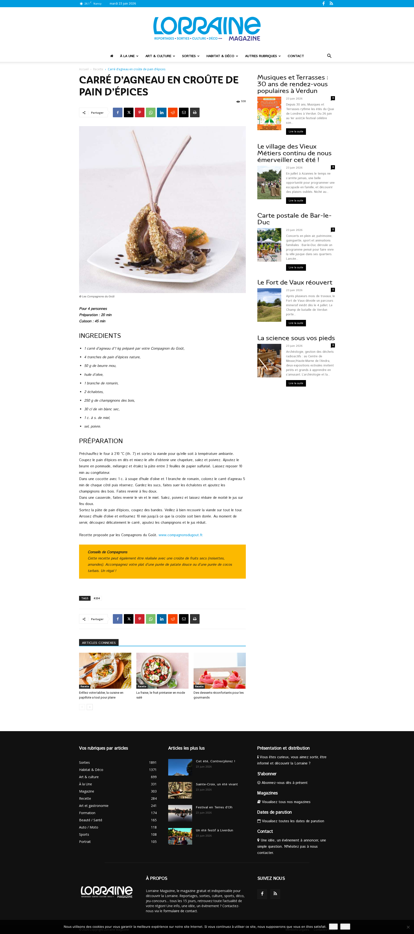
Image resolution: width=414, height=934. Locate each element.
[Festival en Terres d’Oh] (180, 813)
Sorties (189, 56)
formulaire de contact (180, 911)
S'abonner (266, 774)
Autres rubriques (261, 56)
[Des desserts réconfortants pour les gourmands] (220, 671)
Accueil (84, 69)
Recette (98, 69)
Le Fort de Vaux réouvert (294, 282)
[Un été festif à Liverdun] (180, 836)
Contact (296, 56)
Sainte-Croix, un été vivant (217, 784)
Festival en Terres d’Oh (214, 807)
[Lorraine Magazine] (207, 28)
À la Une (127, 56)
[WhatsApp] (150, 112)
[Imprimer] (195, 112)
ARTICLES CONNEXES (99, 642)
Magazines (267, 793)
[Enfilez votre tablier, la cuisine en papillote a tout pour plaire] (105, 671)
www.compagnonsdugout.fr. (181, 535)
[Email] (184, 112)
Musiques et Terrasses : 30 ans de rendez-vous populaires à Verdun (292, 84)
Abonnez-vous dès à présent (284, 782)
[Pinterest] (139, 112)
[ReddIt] (173, 112)
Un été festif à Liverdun (214, 830)
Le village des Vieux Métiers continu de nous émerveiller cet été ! (294, 153)
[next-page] (90, 707)
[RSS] (331, 3)
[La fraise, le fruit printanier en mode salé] (162, 671)
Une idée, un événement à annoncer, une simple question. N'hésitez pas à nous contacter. (291, 846)
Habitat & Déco (220, 56)
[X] (128, 112)
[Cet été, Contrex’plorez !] (180, 767)
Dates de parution (274, 812)
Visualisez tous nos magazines (285, 802)
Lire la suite (296, 131)
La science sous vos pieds (296, 338)
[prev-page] (82, 707)
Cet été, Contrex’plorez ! (215, 761)
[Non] (408, 927)
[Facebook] (323, 3)
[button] (329, 56)
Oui (333, 926)
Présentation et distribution (283, 748)
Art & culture (158, 56)
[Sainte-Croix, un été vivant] (180, 790)
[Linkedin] (162, 112)
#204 (97, 598)
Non (345, 926)
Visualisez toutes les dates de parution (292, 821)
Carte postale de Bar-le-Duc (294, 219)
